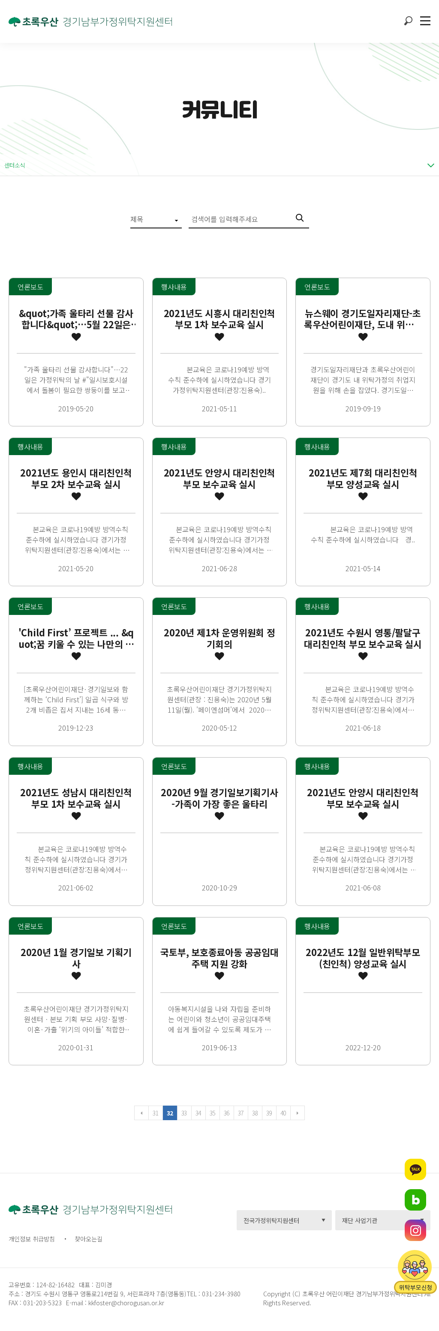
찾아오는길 (88, 1238)
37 (241, 1113)
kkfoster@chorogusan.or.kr (126, 1302)
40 (283, 1113)
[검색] (302, 219)
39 (269, 1113)
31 (155, 1113)
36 (226, 1113)
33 (184, 1113)
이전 (141, 1113)
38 (255, 1113)
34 (198, 1113)
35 (212, 1113)
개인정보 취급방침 (32, 1238)
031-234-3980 (220, 1293)
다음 (297, 1113)
